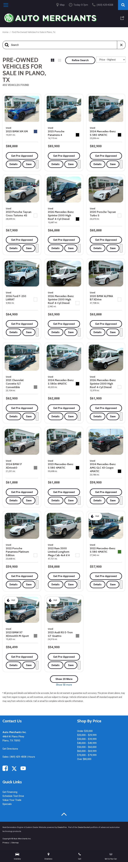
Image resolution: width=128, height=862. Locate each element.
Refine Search (80, 60)
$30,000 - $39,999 (86, 739)
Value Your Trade (11, 800)
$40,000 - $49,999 (86, 743)
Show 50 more (64, 684)
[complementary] (118, 852)
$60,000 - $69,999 (86, 751)
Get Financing (9, 792)
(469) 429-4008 (18, 756)
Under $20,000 (85, 731)
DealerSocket (84, 827)
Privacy (5, 843)
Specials (7, 804)
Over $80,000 (84, 759)
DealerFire (62, 827)
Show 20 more (64, 679)
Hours (31, 756)
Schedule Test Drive (13, 796)
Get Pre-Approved (22, 155)
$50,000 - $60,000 (86, 747)
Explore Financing (37, 164)
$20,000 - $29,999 (86, 735)
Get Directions (10, 748)
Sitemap (15, 843)
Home (5, 32)
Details (14, 164)
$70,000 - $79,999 (86, 755)
